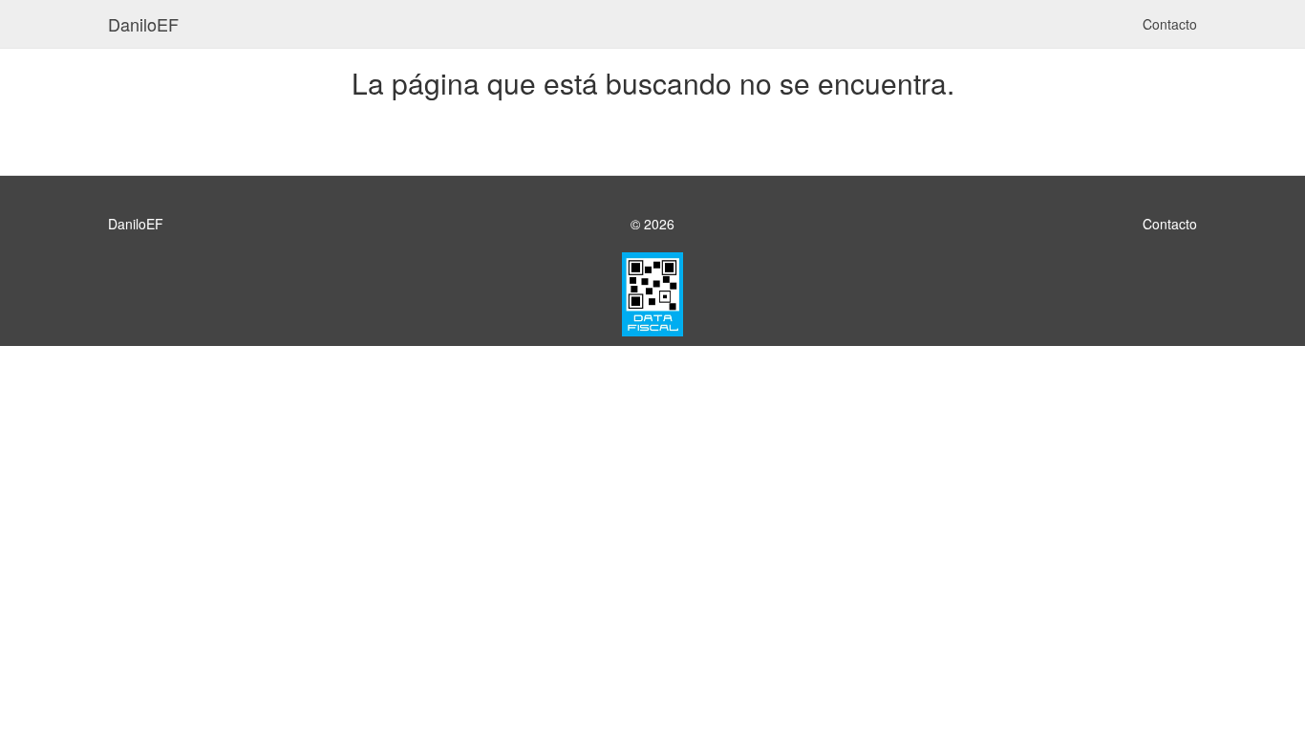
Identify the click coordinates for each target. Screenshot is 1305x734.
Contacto (1170, 23)
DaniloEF (143, 23)
